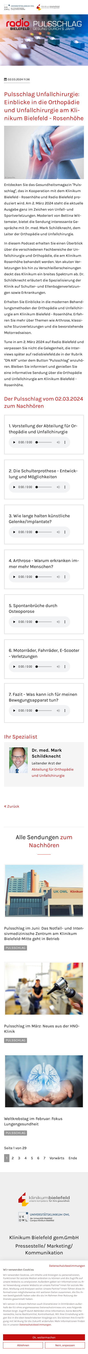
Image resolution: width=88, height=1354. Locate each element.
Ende (73, 1158)
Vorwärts (57, 1158)
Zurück (13, 806)
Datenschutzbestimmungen (67, 1265)
